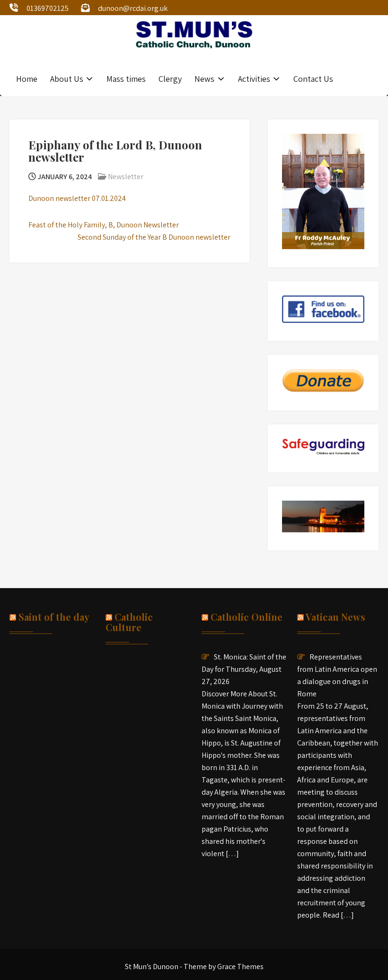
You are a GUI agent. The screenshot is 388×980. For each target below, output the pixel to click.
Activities (254, 78)
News (204, 78)
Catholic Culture (129, 621)
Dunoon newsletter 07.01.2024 (77, 198)
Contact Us (313, 78)
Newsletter (125, 177)
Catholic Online (246, 616)
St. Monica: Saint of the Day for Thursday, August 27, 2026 (244, 669)
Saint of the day (53, 616)
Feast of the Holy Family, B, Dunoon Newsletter (103, 225)
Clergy (170, 78)
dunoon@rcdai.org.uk (133, 8)
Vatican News (335, 616)
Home (26, 78)
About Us (66, 78)
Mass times (126, 78)
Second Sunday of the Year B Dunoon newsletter (154, 237)
